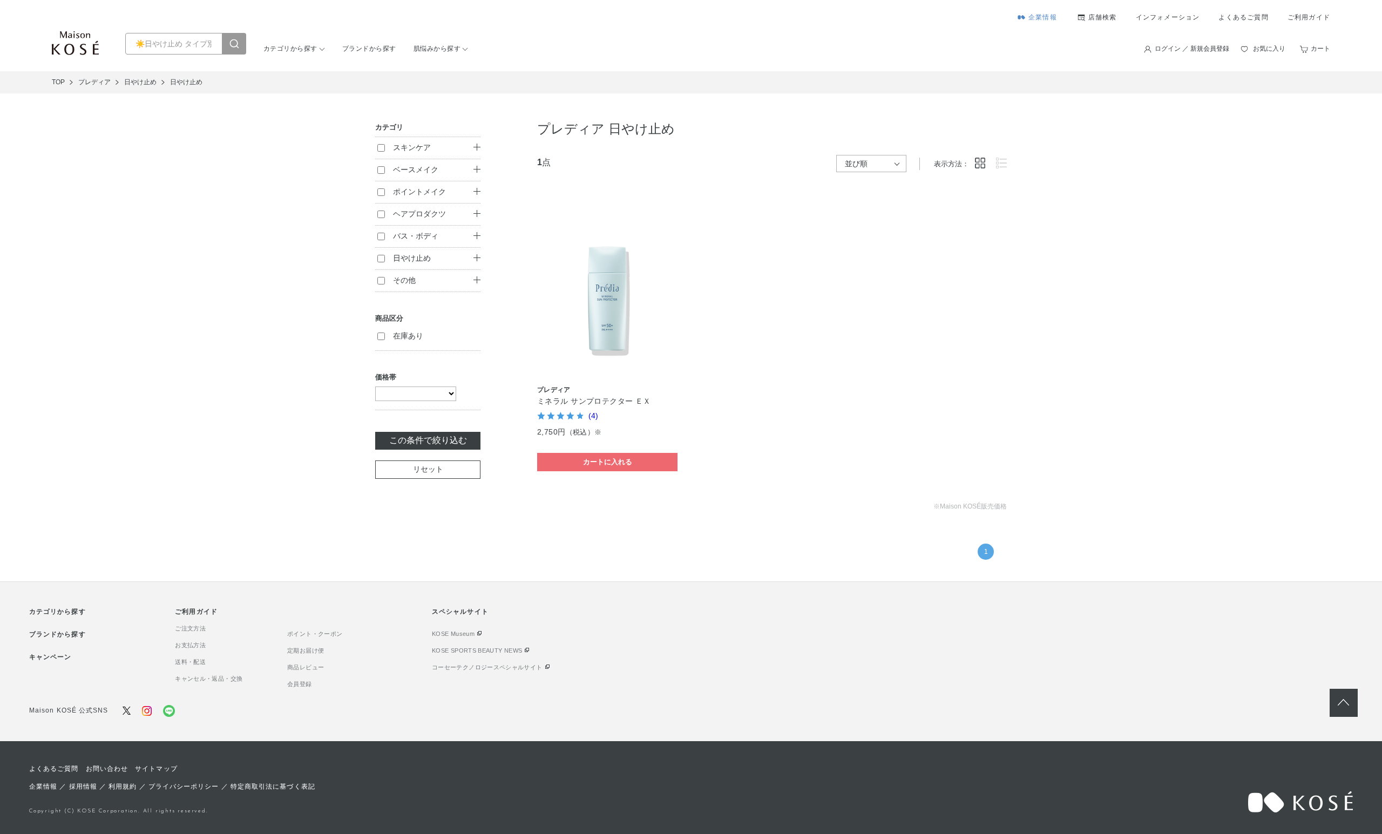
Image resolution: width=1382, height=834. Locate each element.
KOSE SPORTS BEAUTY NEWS (477, 650)
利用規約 (123, 786)
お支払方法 (190, 645)
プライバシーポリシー (183, 786)
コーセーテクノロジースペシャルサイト (487, 667)
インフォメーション (1168, 17)
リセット (428, 469)
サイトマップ (156, 768)
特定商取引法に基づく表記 (273, 786)
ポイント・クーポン (314, 633)
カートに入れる (607, 462)
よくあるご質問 (1243, 17)
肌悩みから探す (437, 48)
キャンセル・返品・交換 (208, 678)
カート (1320, 48)
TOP (58, 82)
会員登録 (299, 684)
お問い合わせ (107, 768)
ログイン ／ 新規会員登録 (1192, 48)
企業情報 (1042, 17)
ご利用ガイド (1309, 17)
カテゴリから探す (290, 48)
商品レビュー (305, 667)
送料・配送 (190, 662)
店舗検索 (1102, 17)
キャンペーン (50, 657)
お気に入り (1269, 48)
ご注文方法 (190, 628)
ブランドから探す (369, 48)
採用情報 (83, 786)
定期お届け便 (305, 650)
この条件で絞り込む (428, 440)
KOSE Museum (453, 633)
